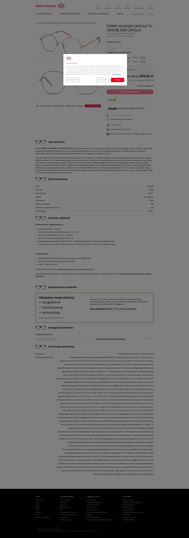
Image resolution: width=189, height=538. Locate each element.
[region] (95, 70)
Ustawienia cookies (72, 79)
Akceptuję (117, 79)
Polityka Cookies (116, 74)
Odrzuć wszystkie (102, 79)
